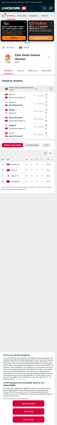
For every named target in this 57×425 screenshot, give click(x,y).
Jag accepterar (28, 403)
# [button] (2, 159)
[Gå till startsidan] (16, 8)
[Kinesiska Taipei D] (8, 181)
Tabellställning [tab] (12, 145)
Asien (26, 47)
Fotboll (10, 47)
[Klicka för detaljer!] (27, 96)
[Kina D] (8, 170)
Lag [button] (8, 159)
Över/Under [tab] (32, 145)
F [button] (41, 159)
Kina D (14, 170)
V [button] (31, 159)
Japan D (15, 176)
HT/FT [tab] (46, 145)
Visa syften (28, 419)
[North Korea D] (8, 164)
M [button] (26, 159)
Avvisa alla (28, 411)
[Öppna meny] (50, 8)
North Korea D (16, 164)
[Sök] (44, 8)
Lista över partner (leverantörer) (15, 399)
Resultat (33, 71)
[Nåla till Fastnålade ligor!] (48, 57)
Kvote (21, 71)
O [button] (36, 159)
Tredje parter (21, 379)
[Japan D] (8, 175)
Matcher (46, 71)
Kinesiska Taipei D (16, 181)
